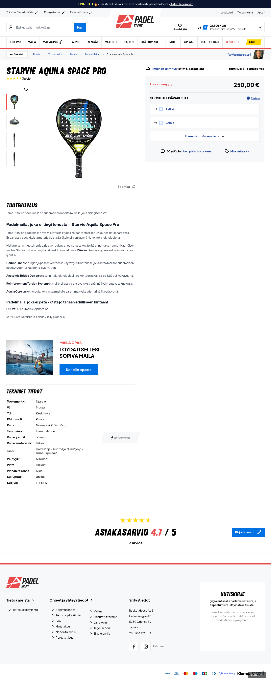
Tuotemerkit (210, 42)
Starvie (73, 54)
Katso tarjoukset (181, 4)
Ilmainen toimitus (164, 68)
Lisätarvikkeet (151, 42)
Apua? (261, 12)
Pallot (129, 42)
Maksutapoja (239, 151)
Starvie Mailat (92, 54)
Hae (80, 27)
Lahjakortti (226, 12)
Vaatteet (111, 42)
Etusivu (15, 42)
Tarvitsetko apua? (239, 54)
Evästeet (158, 646)
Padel (173, 42)
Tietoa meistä (245, 12)
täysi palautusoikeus (196, 151)
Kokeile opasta (78, 369)
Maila (32, 42)
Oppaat (189, 42)
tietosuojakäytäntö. (237, 620)
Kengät (92, 42)
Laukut (76, 42)
